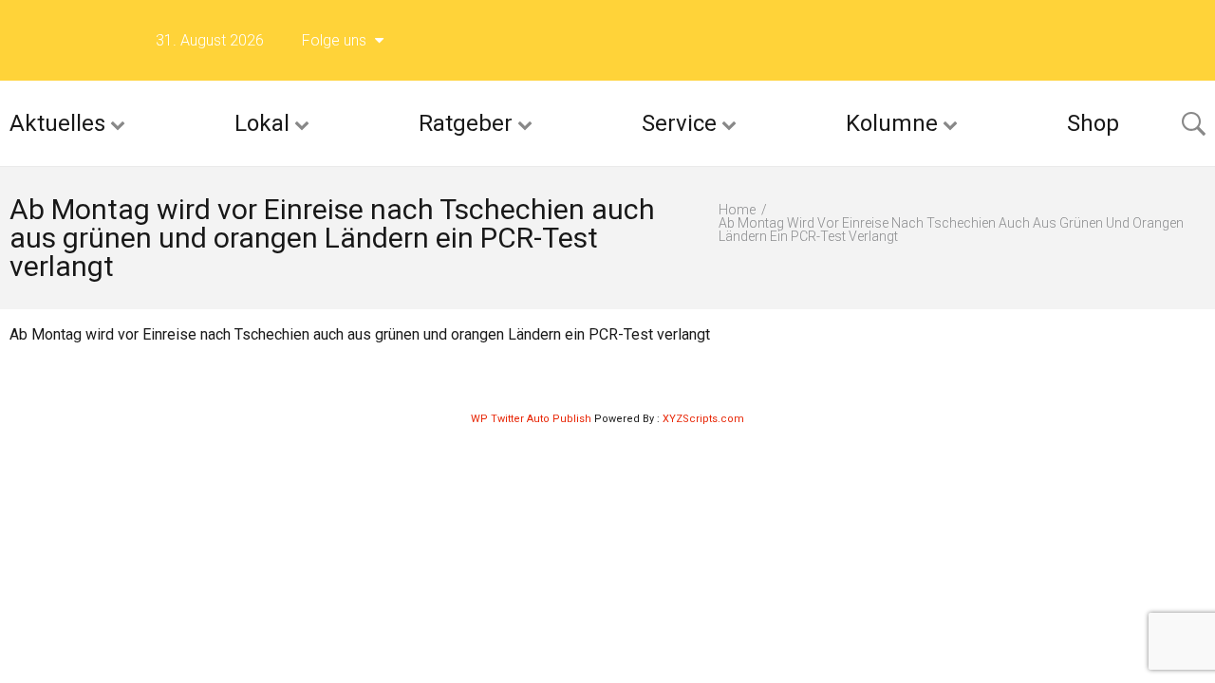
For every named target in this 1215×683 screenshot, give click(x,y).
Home (737, 209)
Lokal (262, 123)
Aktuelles (57, 123)
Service (679, 123)
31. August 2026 (210, 40)
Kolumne (892, 123)
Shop (1093, 123)
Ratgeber (466, 123)
